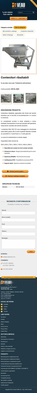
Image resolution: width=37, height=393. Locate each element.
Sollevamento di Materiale (7, 382)
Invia (31, 251)
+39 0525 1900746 (8, 265)
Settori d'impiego (8, 35)
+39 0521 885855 (8, 263)
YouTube (6, 311)
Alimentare (20, 35)
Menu (13, 18)
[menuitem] (13, 18)
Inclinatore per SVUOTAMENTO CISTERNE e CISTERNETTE (14, 368)
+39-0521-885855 (10, 292)
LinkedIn (5, 306)
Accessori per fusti (5, 375)
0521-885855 (8, 12)
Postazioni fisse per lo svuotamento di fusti (11, 366)
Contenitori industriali (27, 31)
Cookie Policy (4, 331)
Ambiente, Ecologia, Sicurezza (8, 348)
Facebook (6, 304)
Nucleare (3, 344)
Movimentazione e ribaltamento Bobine (10, 359)
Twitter (5, 309)
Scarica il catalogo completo (16, 176)
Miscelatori (3, 373)
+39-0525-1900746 (18, 292)
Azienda (4, 210)
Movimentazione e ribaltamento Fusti (10, 356)
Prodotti (3, 319)
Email (3, 224)
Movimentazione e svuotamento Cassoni (11, 361)
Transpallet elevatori (6, 378)
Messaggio (5, 238)
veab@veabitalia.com (9, 257)
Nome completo (6, 217)
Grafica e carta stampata (7, 346)
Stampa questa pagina (16, 171)
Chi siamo (3, 317)
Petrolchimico (4, 341)
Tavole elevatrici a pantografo (8, 371)
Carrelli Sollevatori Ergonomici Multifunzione (11, 363)
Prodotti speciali (5, 385)
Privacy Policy (4, 328)
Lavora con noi (4, 326)
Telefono (4, 231)
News (2, 324)
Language (21, 18)
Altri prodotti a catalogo (10, 31)
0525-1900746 (7, 14)
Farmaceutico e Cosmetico (7, 339)
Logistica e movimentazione (7, 351)
